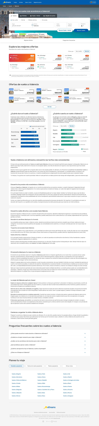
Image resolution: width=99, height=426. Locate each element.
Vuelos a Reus (41, 396)
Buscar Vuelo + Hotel (65, 30)
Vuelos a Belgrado (17, 389)
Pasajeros (83, 24)
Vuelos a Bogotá (16, 374)
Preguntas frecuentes (69, 40)
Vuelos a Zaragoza (68, 396)
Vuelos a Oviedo (16, 383)
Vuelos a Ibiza (41, 392)
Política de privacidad (61, 412)
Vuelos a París (41, 374)
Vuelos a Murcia (67, 392)
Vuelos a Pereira (67, 386)
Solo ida (87, 51)
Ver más (50, 106)
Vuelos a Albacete (16, 392)
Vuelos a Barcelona (17, 377)
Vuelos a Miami (67, 383)
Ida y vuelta (79, 51)
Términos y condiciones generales (40, 412)
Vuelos (15, 2)
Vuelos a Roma (41, 377)
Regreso (70, 24)
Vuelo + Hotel (28, 2)
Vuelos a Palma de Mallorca (19, 380)
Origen (13, 24)
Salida (58, 24)
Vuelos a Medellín (42, 380)
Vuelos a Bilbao (16, 386)
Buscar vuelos (81, 30)
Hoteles (21, 2)
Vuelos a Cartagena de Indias (71, 380)
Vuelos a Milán (41, 383)
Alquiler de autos (37, 2)
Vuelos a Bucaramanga (44, 386)
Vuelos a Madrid (67, 377)
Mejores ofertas (28, 40)
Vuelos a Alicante (68, 389)
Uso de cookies (52, 412)
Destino (35, 24)
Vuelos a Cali (66, 374)
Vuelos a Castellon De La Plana (46, 389)
